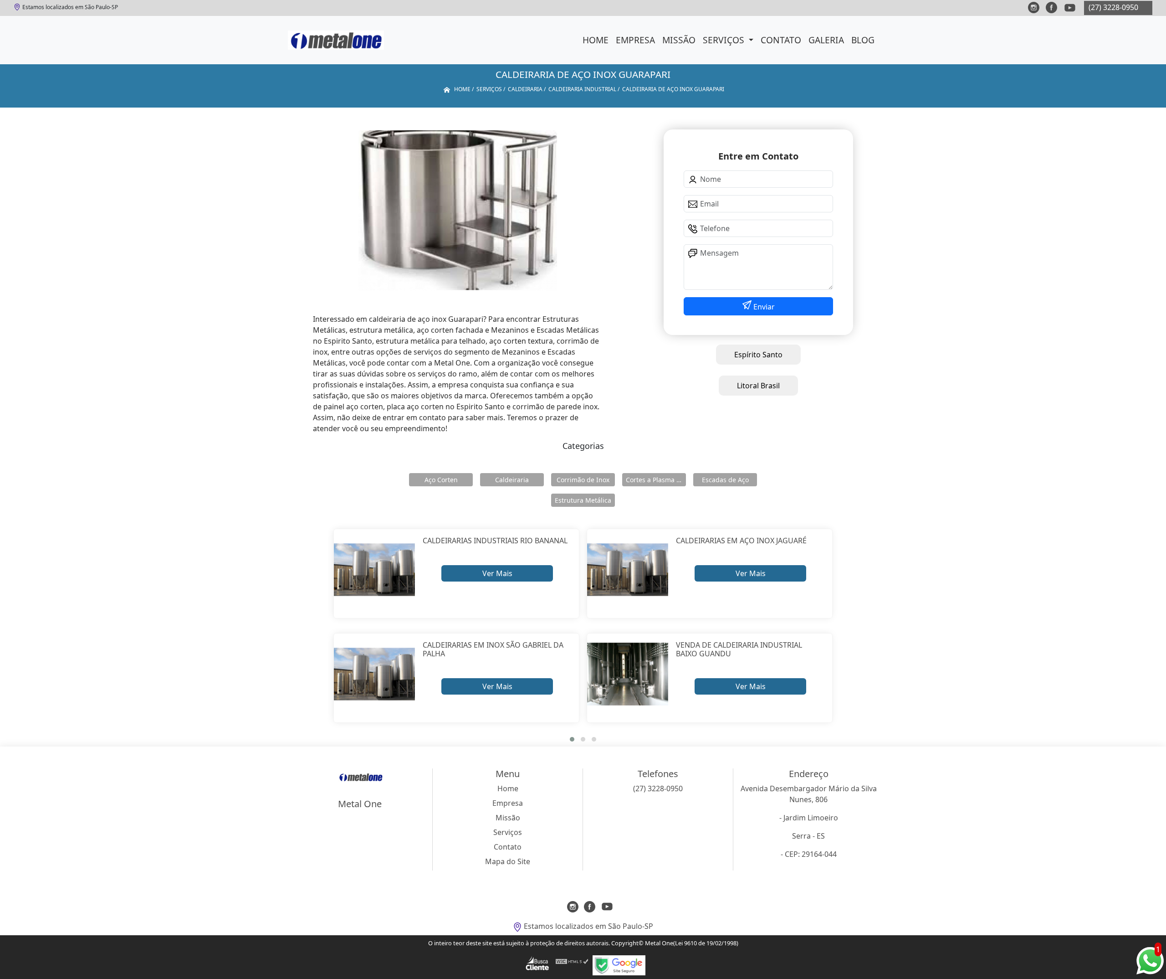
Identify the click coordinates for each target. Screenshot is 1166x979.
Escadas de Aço (725, 479)
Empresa (635, 40)
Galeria (826, 40)
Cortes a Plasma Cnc (656, 479)
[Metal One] (336, 40)
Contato (781, 40)
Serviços (725, 40)
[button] (572, 739)
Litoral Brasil (758, 386)
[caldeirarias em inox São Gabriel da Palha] (374, 674)
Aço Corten (441, 479)
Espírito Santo (758, 355)
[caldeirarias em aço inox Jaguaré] (628, 570)
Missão (679, 40)
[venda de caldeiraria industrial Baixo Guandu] (628, 674)
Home (596, 40)
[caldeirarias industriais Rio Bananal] (374, 570)
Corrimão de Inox (583, 479)
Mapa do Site (507, 861)
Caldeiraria (512, 479)
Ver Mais (497, 573)
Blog (862, 40)
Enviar (763, 307)
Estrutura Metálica (583, 500)
